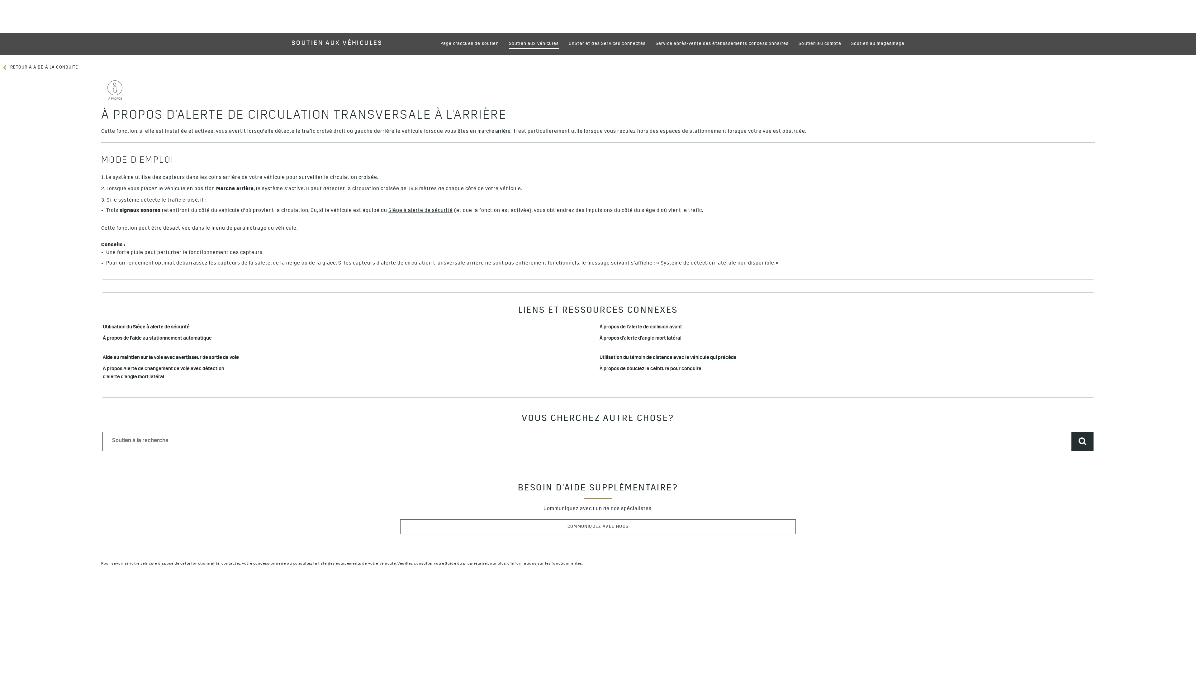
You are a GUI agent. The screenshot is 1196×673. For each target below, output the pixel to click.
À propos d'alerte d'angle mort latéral (640, 339)
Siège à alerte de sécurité (420, 211)
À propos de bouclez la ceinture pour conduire (650, 369)
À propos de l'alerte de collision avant (641, 328)
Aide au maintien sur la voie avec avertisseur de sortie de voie (171, 358)
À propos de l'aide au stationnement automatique (157, 339)
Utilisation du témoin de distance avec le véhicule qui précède (669, 358)
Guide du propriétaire (466, 564)
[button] (495, 132)
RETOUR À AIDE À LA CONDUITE (43, 67)
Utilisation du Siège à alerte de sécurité (147, 328)
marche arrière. (495, 131)
